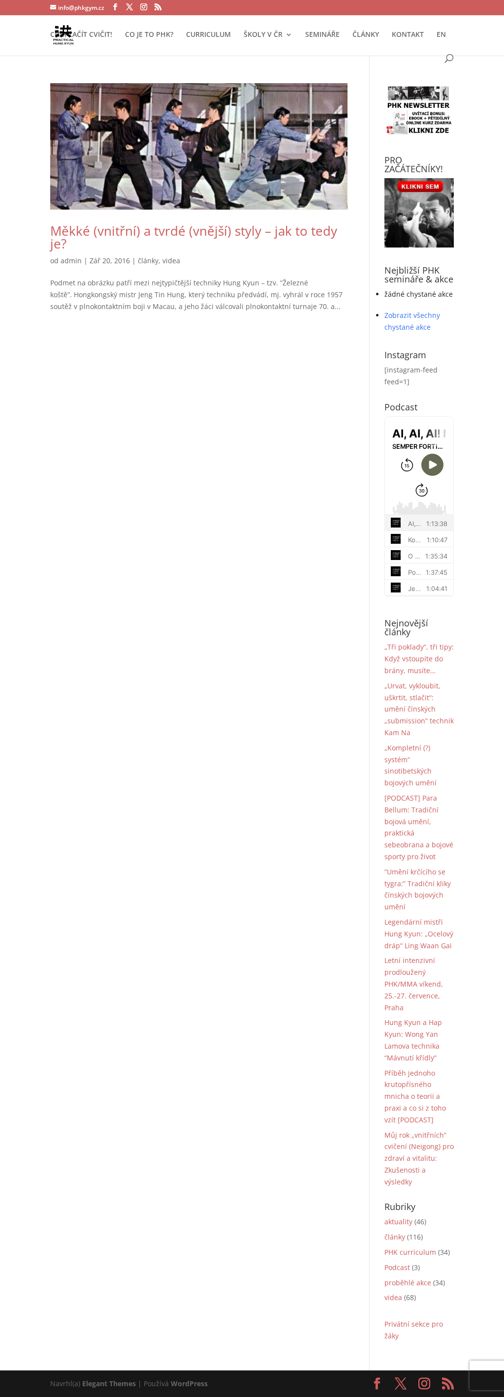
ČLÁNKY (365, 35)
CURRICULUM (208, 35)
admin (71, 260)
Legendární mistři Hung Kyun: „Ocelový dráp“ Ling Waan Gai (418, 933)
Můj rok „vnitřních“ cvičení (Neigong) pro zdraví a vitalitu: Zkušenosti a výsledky (419, 1158)
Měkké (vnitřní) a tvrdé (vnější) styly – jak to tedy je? (193, 237)
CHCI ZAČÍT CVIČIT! (81, 35)
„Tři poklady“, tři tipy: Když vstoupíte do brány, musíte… (419, 658)
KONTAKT (408, 35)
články (148, 260)
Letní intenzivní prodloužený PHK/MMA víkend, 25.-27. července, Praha (413, 984)
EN (441, 35)
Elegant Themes (109, 1383)
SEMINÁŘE (322, 35)
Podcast (397, 1267)
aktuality (398, 1221)
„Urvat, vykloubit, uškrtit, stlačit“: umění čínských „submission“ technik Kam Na (419, 709)
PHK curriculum (410, 1252)
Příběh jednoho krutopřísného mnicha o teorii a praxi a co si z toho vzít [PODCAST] (415, 1096)
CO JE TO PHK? (149, 35)
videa (171, 260)
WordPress (189, 1383)
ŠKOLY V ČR (263, 35)
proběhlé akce (407, 1282)
